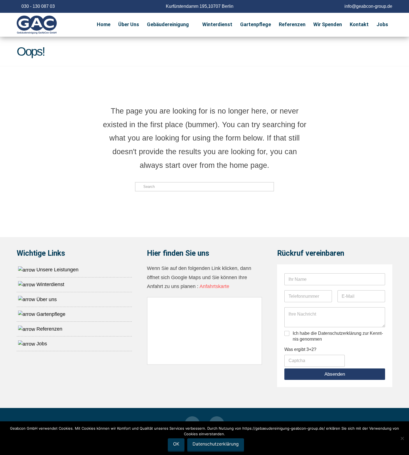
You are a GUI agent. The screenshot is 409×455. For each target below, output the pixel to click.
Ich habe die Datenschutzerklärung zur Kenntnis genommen (338, 336)
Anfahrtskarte (213, 286)
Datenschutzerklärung (216, 444)
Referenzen (48, 329)
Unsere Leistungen (56, 269)
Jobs (41, 343)
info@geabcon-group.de (368, 6)
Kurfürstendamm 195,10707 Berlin (199, 6)
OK (176, 444)
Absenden (334, 374)
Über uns (46, 299)
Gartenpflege (50, 314)
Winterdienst (49, 284)
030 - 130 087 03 (38, 6)
